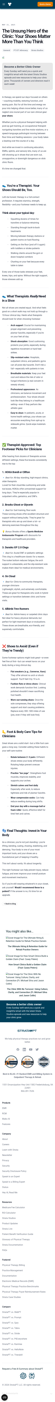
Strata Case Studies (11, 1297)
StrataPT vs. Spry (10, 1323)
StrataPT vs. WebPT (11, 1312)
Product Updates (10, 1223)
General (6, 50)
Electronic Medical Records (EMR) (18, 1281)
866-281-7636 (27, 1091)
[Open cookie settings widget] (4, 1397)
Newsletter (7, 1155)
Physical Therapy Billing (13, 1265)
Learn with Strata (10, 1150)
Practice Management (12, 1270)
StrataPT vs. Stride (11, 1333)
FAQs (4, 1250)
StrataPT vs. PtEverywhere (14, 1339)
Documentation (9, 1276)
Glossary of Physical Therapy (16, 1239)
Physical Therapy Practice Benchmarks (20, 1286)
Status (5, 1187)
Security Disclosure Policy (14, 1171)
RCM (4, 1113)
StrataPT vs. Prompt (11, 1317)
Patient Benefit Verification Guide (17, 1234)
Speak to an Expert (11, 1176)
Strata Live (7, 1229)
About (5, 1139)
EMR (4, 1108)
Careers (5, 1144)
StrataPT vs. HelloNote (12, 1349)
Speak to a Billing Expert (13, 1182)
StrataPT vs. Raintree (12, 1344)
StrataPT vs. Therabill (12, 1355)
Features (6, 1124)
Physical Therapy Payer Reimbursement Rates (24, 1292)
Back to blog (10, 904)
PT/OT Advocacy (21, 50)
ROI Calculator (9, 1213)
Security (6, 1166)
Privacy (5, 1160)
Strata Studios (37, 50)
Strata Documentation (12, 1245)
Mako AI (6, 1119)
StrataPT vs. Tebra (11, 1328)
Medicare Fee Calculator (13, 1207)
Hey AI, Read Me (9, 1192)
